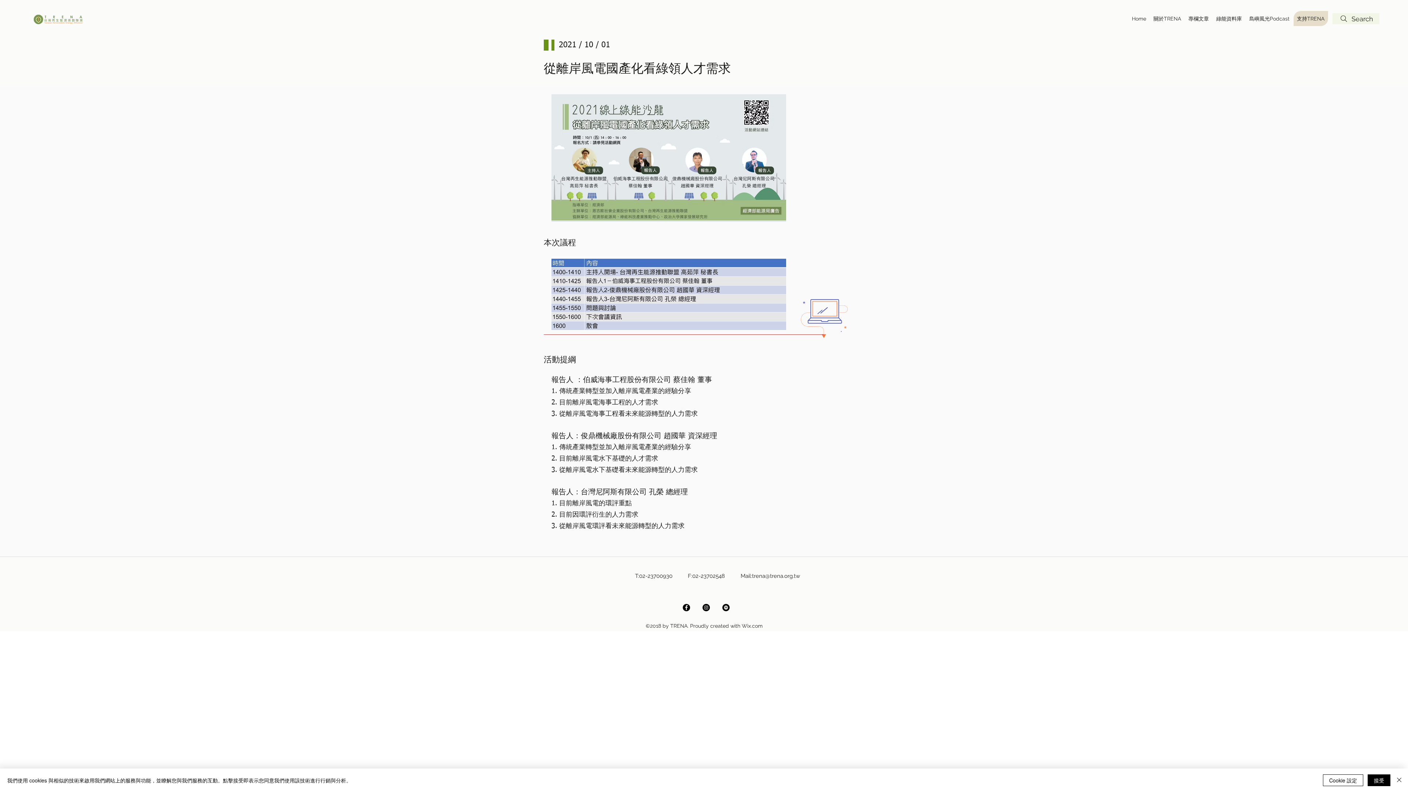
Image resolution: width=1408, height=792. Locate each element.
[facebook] (686, 607)
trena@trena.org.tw (776, 576)
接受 (1379, 780)
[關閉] (1399, 780)
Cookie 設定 (1343, 780)
